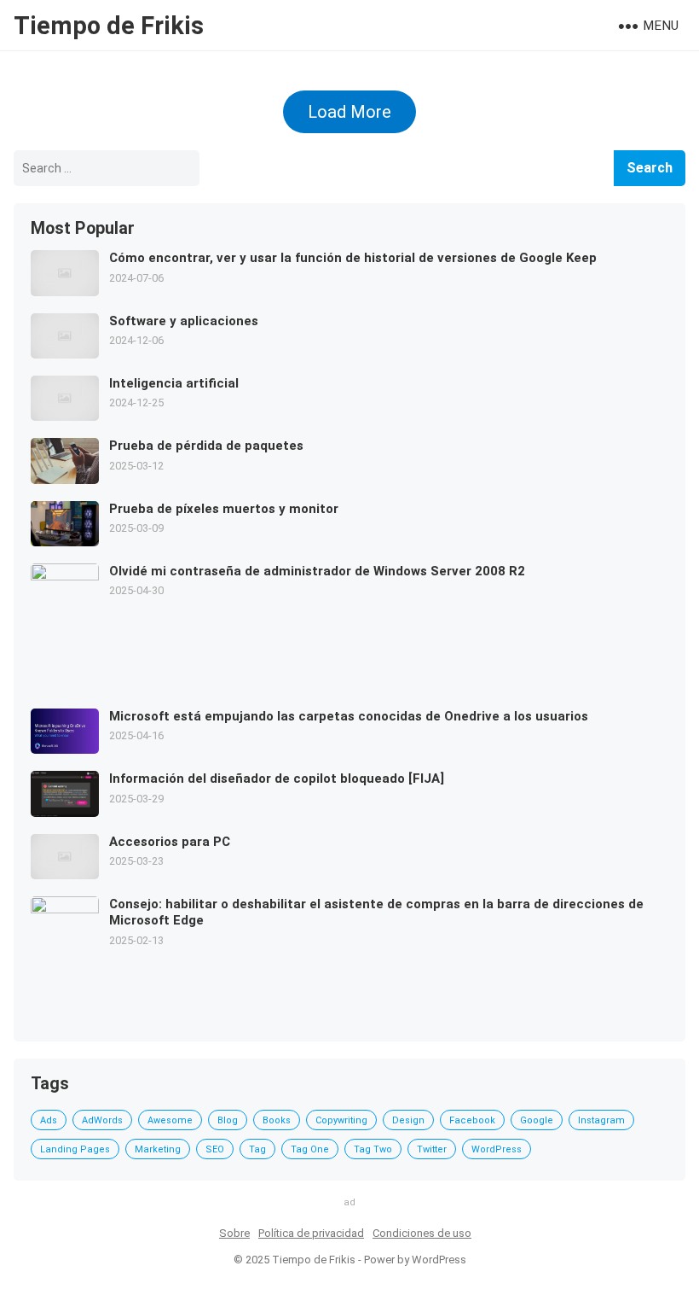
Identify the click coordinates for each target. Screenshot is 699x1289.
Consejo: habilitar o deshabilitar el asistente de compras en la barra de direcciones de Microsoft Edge (376, 912)
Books (277, 1120)
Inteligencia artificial (174, 383)
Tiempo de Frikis (109, 25)
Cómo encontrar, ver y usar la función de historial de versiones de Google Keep (353, 257)
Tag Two (373, 1149)
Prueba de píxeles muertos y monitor (223, 508)
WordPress (496, 1149)
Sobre (234, 1233)
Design (408, 1120)
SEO (214, 1149)
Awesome (170, 1120)
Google (536, 1120)
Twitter (432, 1149)
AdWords (102, 1120)
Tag (257, 1149)
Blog (227, 1120)
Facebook (472, 1120)
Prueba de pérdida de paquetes (206, 445)
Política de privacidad (311, 1233)
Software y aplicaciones (183, 321)
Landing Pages (75, 1149)
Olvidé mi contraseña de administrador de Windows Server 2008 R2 (317, 571)
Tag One (310, 1149)
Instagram (601, 1120)
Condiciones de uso (422, 1233)
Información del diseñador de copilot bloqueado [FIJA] (276, 778)
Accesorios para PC (169, 841)
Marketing (158, 1149)
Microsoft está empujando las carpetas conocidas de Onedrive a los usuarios (348, 716)
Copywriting (341, 1120)
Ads (48, 1120)
